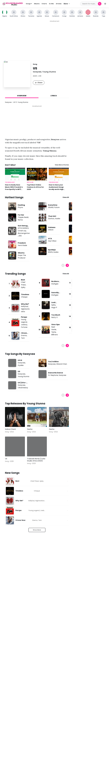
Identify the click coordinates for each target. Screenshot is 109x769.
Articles (58, 4)
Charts (44, 4)
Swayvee (37, 71)
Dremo (24, 335)
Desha (29, 429)
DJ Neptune (53, 375)
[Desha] (37, 417)
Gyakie (21, 365)
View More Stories (62, 165)
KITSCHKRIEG (23, 228)
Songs (28, 4)
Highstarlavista (41, 501)
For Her (21, 215)
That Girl (52, 216)
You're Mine (53, 361)
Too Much (55, 315)
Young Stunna (49, 71)
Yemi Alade (22, 245)
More (66, 4)
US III (20, 360)
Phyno (20, 207)
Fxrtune (24, 327)
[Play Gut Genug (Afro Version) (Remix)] (12, 231)
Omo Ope (55, 324)
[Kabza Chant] (15, 417)
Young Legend (24, 320)
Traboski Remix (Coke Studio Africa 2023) (36, 459)
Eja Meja (52, 250)
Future (57, 207)
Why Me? (25, 304)
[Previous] (63, 265)
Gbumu (21, 253)
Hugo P (54, 307)
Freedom (22, 243)
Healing (21, 205)
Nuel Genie (53, 328)
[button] (105, 3)
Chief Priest (23, 283)
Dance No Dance (55, 373)
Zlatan (50, 230)
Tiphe (53, 332)
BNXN (50, 252)
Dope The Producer (22, 256)
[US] (15, 446)
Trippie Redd (23, 217)
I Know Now (20, 520)
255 (20, 236)
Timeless (25, 294)
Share (39, 82)
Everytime (52, 205)
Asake (57, 218)
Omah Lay (22, 230)
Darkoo (51, 218)
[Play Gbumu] (12, 255)
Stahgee (54, 284)
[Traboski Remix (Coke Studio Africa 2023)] (37, 446)
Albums (36, 4)
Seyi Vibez (52, 241)
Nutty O (54, 317)
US (19, 371)
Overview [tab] (21, 95)
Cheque (24, 297)
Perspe (24, 317)
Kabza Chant (10, 429)
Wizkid (50, 207)
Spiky (23, 287)
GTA (50, 238)
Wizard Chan (61, 364)
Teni (22, 338)
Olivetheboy (23, 387)
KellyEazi (24, 306)
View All (66, 197)
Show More (37, 530)
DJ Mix (51, 4)
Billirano (54, 334)
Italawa (51, 227)
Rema (20, 220)
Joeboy (24, 324)
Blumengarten (24, 233)
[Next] (67, 265)
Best (23, 280)
